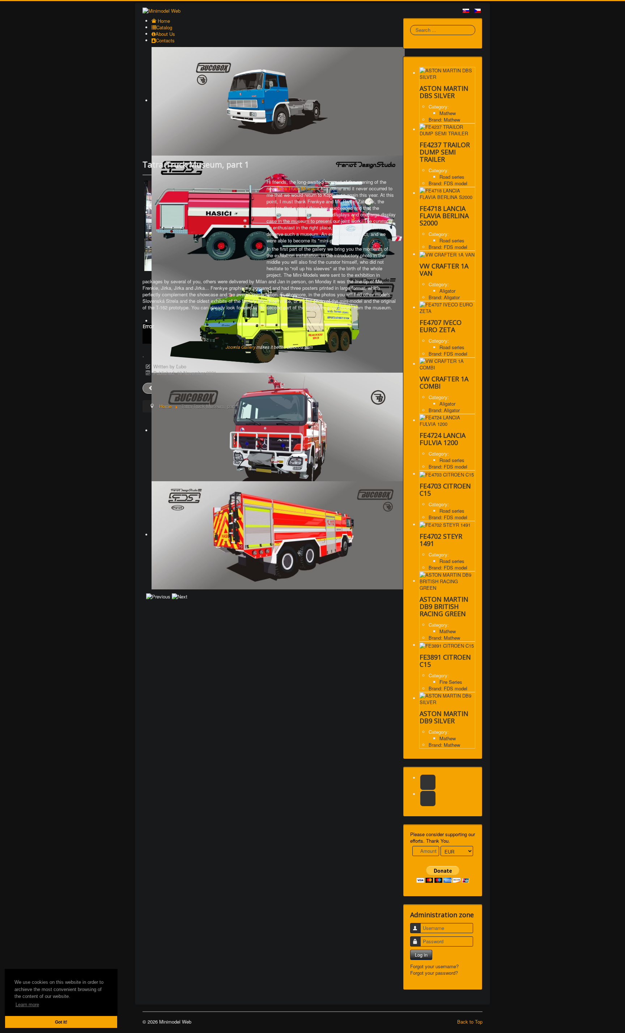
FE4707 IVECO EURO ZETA (441, 326)
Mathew (447, 113)
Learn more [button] (27, 1004)
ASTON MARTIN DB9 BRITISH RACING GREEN (444, 606)
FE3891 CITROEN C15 (445, 661)
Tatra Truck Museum (297, 188)
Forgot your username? (434, 966)
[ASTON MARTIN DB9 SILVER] (447, 698)
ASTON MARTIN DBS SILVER (444, 92)
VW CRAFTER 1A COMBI (444, 382)
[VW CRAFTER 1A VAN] (447, 254)
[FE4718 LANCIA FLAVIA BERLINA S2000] (447, 193)
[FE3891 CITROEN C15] (447, 645)
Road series (451, 176)
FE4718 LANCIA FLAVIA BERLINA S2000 (444, 215)
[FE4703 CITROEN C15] (447, 473)
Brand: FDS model (448, 183)
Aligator (447, 290)
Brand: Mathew (444, 119)
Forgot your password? (434, 972)
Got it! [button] (61, 1022)
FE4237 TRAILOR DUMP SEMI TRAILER (445, 152)
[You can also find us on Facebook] (427, 782)
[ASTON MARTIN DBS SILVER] (447, 72)
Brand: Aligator (444, 297)
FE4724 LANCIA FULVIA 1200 (442, 439)
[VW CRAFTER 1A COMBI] (447, 363)
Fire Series (450, 681)
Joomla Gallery (240, 347)
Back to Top (469, 1021)
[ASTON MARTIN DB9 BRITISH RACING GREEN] (447, 580)
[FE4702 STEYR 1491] (445, 524)
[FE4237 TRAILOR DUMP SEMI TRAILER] (447, 129)
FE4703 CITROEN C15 (445, 490)
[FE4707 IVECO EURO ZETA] (447, 307)
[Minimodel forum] (427, 798)
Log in (421, 954)
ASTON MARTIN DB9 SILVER (444, 717)
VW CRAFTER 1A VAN (444, 270)
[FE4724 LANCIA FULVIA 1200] (447, 420)
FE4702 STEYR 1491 (441, 540)
